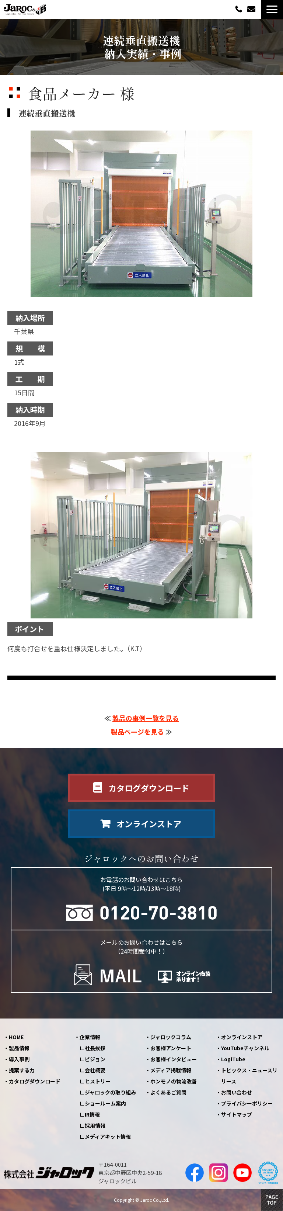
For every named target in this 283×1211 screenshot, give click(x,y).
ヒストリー (98, 1081)
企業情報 (90, 1037)
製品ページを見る (138, 731)
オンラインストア (148, 823)
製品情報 (19, 1048)
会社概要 (95, 1070)
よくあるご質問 (168, 1092)
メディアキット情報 (108, 1136)
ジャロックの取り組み (110, 1092)
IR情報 (92, 1114)
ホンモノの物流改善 (173, 1081)
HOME (16, 1037)
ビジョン (95, 1059)
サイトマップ (236, 1114)
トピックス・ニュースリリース (249, 1075)
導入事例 (19, 1059)
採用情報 (95, 1125)
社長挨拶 (95, 1048)
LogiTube (233, 1059)
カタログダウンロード (148, 788)
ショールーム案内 (105, 1103)
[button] (272, 9)
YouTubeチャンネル (245, 1048)
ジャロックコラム (170, 1037)
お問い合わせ (252, 9)
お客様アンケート (170, 1048)
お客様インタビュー (173, 1059)
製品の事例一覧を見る (145, 718)
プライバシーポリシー (247, 1103)
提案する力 (22, 1070)
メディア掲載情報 (170, 1070)
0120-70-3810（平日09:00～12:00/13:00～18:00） (239, 8)
